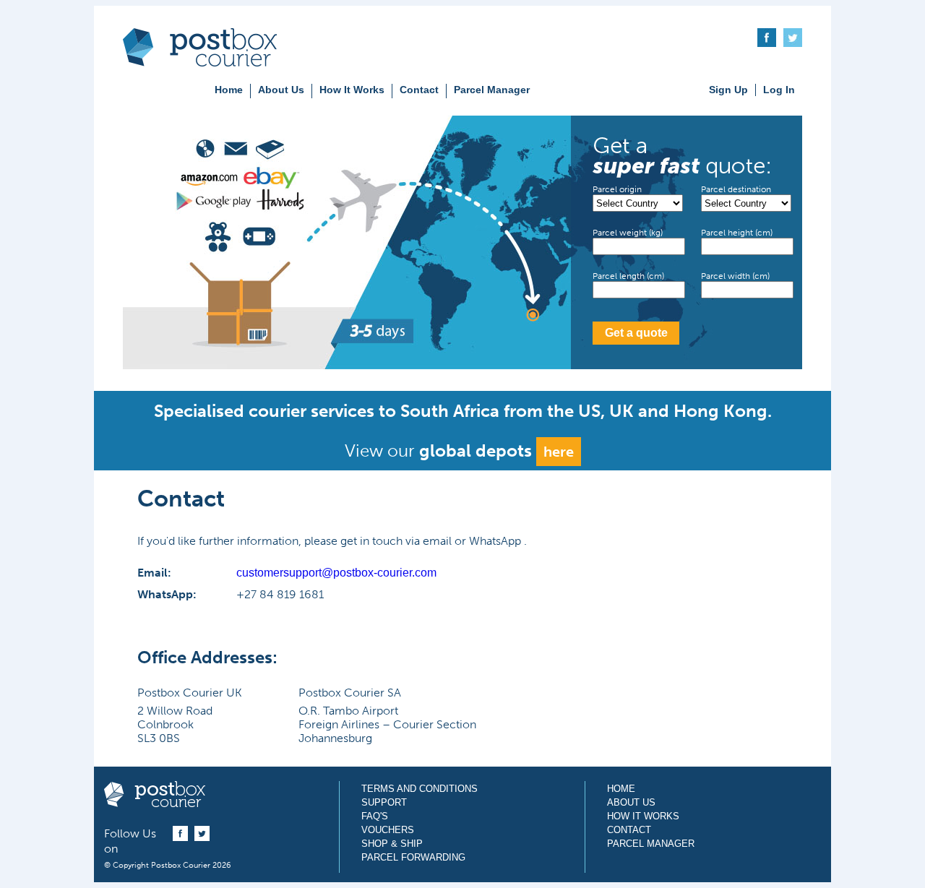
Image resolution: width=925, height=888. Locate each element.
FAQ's (374, 816)
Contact (419, 89)
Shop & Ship (392, 843)
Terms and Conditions (419, 788)
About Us (281, 89)
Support (384, 802)
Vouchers (387, 829)
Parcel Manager (492, 89)
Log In (779, 89)
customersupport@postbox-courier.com (336, 572)
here (558, 451)
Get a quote (636, 333)
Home (229, 89)
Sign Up (728, 89)
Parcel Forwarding (413, 857)
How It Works (351, 89)
